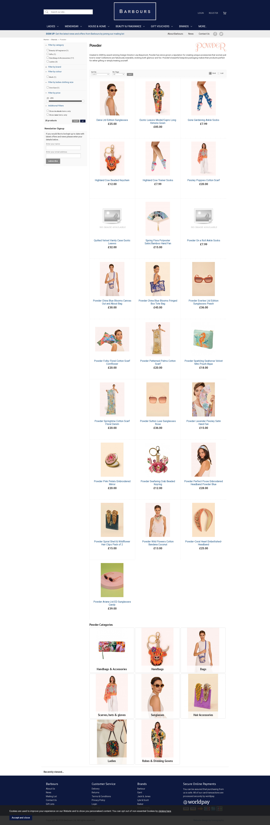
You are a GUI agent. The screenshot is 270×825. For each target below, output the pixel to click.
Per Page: (115, 72)
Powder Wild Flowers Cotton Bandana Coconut (158, 543)
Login (201, 13)
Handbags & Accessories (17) (61, 58)
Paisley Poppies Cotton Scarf (203, 180)
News (191, 34)
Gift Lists (50, 804)
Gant (139, 792)
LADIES (51, 26)
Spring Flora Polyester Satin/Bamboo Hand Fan (158, 242)
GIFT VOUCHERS (160, 26)
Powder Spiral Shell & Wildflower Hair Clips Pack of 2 (112, 543)
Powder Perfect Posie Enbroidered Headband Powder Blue (203, 483)
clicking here (164, 811)
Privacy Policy (98, 800)
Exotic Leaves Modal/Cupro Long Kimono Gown (158, 121)
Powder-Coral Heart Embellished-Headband (203, 543)
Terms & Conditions (101, 796)
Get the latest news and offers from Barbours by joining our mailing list (85, 34)
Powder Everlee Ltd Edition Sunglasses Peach (203, 302)
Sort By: (94, 72)
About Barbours (175, 34)
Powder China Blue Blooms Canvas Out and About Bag (112, 302)
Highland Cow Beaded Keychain (112, 180)
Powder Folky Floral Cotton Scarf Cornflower (112, 362)
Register (213, 13)
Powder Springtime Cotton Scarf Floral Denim (112, 423)
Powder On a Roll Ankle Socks (203, 240)
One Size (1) (54, 88)
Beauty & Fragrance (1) (58, 50)
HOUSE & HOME (97, 26)
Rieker (140, 804)
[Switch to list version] (218, 73)
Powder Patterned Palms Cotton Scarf (158, 362)
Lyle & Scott (143, 800)
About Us (50, 788)
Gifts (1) (52, 54)
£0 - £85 (50, 98)
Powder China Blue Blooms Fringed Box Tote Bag (158, 302)
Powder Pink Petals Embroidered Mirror (112, 483)
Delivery (96, 788)
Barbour (141, 788)
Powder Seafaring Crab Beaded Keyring (158, 483)
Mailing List (51, 796)
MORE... (202, 26)
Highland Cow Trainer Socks (158, 180)
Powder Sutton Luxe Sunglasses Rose (158, 423)
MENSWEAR (71, 26)
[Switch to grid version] (210, 73)
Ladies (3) (53, 62)
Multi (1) (52, 77)
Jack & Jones (143, 796)
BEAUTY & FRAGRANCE (128, 26)
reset (76, 121)
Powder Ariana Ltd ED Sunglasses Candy (112, 603)
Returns (95, 792)
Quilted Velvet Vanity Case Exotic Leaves (112, 242)
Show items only (60, 111)
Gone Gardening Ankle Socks (203, 120)
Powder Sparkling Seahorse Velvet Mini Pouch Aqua (204, 362)
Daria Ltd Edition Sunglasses (112, 120)
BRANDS (184, 26)
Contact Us (204, 34)
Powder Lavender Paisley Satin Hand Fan (203, 423)
